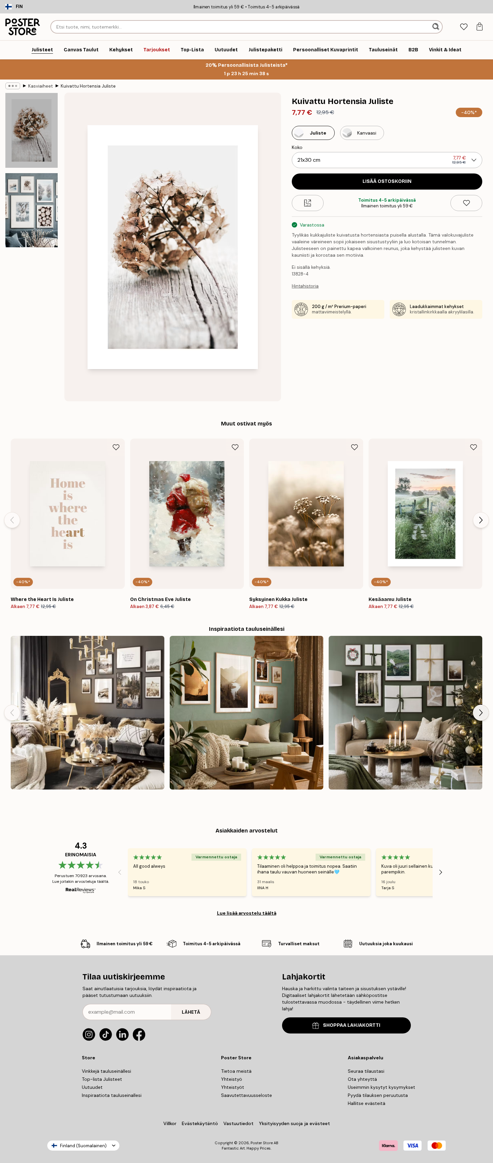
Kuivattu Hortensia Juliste (88, 86)
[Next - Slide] (481, 520)
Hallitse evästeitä (366, 1103)
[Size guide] (308, 203)
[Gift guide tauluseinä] (405, 713)
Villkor (169, 1123)
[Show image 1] (31, 130)
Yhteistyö (231, 1079)
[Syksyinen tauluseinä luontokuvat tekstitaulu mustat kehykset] (87, 713)
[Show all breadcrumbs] (12, 86)
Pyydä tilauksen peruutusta (378, 1095)
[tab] (464, 27)
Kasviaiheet (40, 86)
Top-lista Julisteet (102, 1079)
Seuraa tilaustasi (366, 1071)
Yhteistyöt (232, 1087)
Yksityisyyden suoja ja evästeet (294, 1123)
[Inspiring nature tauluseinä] (246, 713)
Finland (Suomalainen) (83, 1146)
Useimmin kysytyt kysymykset (381, 1087)
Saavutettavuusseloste (246, 1095)
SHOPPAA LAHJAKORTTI (351, 1025)
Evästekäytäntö (200, 1123)
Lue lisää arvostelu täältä (246, 913)
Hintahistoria (305, 286)
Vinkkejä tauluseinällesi (106, 1071)
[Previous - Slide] (12, 520)
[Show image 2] (31, 210)
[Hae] (436, 27)
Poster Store (262, 1143)
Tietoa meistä (236, 1071)
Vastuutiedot (238, 1123)
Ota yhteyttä (362, 1079)
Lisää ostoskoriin (387, 181)
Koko (297, 147)
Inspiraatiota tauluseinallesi (112, 1095)
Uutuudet (92, 1087)
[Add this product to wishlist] (466, 203)
